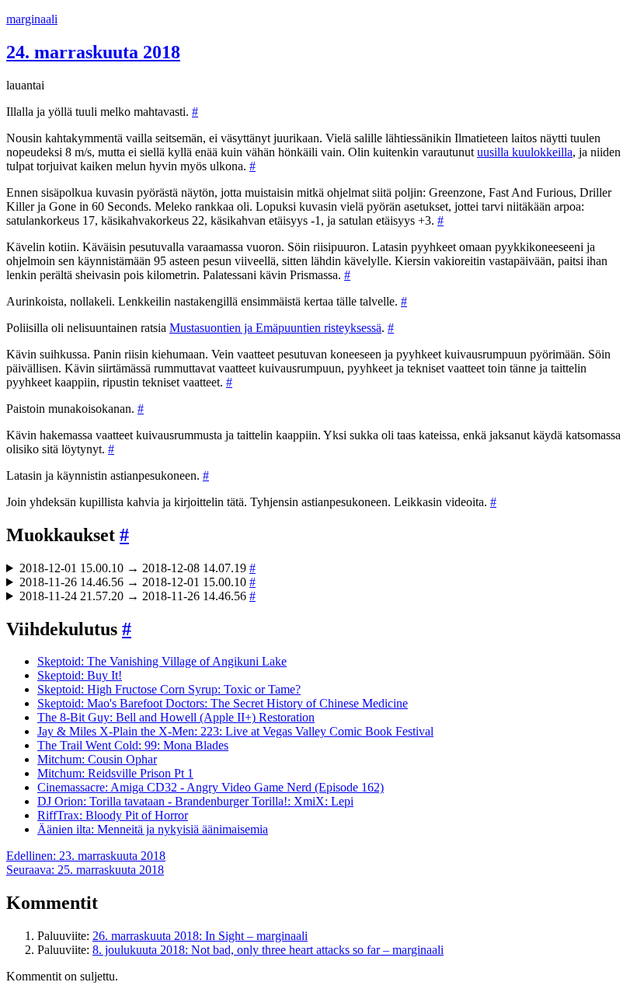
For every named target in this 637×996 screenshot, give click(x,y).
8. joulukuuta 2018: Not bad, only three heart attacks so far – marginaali (268, 949)
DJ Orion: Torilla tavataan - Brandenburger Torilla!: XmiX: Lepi (195, 801)
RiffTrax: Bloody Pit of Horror (112, 815)
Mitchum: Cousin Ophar (97, 759)
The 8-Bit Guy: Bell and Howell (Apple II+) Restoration (176, 717)
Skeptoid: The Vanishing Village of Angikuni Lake (162, 661)
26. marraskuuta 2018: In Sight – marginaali (200, 935)
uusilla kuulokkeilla (525, 152)
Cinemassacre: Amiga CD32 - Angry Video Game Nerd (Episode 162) (210, 787)
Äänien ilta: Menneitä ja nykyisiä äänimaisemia (152, 829)
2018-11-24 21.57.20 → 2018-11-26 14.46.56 (137, 596)
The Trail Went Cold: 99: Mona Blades (132, 745)
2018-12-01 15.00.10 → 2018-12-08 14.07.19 (137, 568)
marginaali (31, 19)
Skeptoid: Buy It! (79, 675)
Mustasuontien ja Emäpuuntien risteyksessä (275, 327)
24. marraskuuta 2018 (93, 52)
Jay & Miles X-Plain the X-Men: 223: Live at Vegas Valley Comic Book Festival (235, 731)
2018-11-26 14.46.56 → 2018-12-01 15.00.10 (137, 582)
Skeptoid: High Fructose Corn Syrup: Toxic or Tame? (169, 689)
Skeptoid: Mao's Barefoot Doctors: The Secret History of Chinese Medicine (222, 703)
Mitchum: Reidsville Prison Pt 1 (115, 773)
